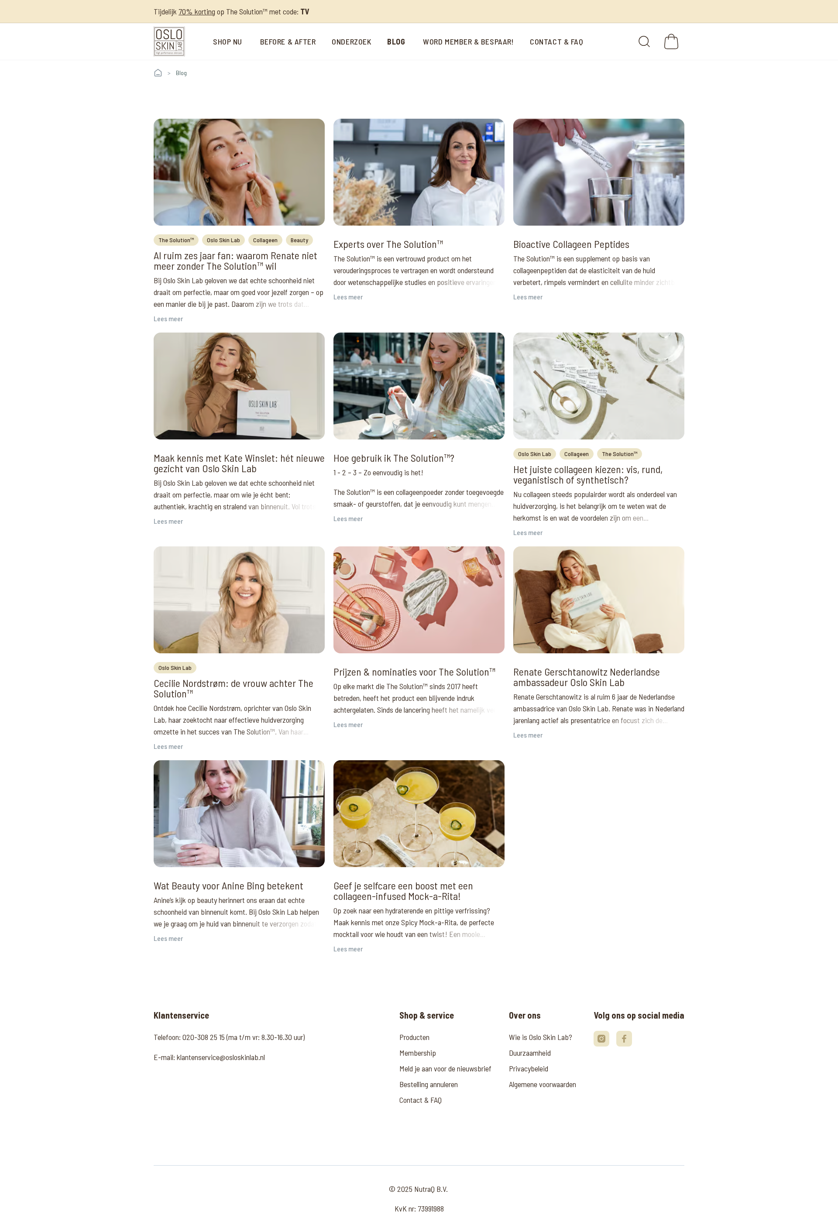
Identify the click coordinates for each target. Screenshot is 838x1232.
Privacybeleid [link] (528, 1068)
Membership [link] (417, 1052)
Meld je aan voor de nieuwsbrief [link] (445, 1068)
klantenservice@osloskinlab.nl (221, 1057)
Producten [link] (414, 1037)
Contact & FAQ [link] (420, 1100)
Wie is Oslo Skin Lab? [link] (540, 1037)
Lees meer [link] (168, 318)
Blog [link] (181, 72)
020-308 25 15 (203, 1037)
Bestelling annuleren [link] (428, 1084)
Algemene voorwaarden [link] (542, 1084)
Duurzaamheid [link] (530, 1052)
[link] (169, 41)
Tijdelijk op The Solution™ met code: (231, 11)
